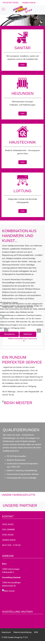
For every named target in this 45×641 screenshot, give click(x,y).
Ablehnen (28, 334)
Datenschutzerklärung (17, 338)
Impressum (32, 338)
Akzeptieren (9, 334)
